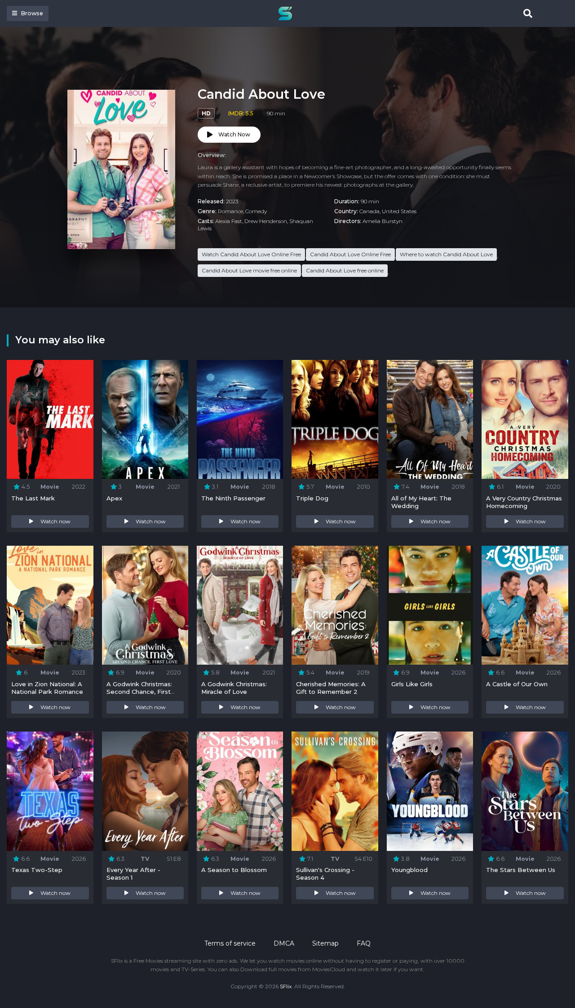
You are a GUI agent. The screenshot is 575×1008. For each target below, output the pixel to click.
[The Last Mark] (50, 419)
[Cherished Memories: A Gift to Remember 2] (335, 605)
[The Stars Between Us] (525, 791)
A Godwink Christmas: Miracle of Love (234, 687)
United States (399, 211)
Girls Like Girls (412, 684)
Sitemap (325, 943)
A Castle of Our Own (517, 684)
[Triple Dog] (335, 419)
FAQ (364, 943)
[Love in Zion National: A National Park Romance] (50, 605)
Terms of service (230, 943)
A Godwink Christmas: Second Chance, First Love (139, 691)
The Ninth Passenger (233, 498)
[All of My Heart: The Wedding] (430, 419)
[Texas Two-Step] (50, 791)
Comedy (256, 211)
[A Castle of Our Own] (525, 605)
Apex (114, 498)
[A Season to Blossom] (240, 791)
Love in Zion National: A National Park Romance (47, 687)
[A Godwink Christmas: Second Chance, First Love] (145, 605)
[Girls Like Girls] (430, 605)
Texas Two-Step (36, 869)
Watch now (55, 521)
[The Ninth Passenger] (240, 419)
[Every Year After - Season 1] (145, 791)
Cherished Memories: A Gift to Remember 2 (331, 687)
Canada (369, 211)
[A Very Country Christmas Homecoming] (525, 419)
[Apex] (145, 419)
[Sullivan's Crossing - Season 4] (335, 791)
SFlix (286, 986)
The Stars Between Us (520, 869)
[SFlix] (287, 13)
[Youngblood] (430, 791)
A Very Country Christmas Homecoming (524, 502)
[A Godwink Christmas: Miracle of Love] (240, 605)
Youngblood (409, 869)
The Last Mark (33, 498)
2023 (232, 201)
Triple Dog (312, 498)
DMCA (284, 943)
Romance (230, 211)
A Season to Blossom (234, 869)
